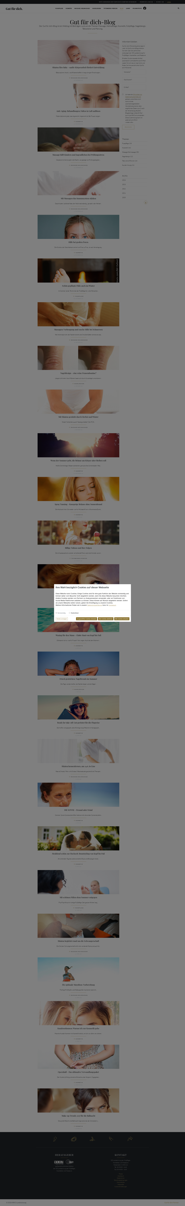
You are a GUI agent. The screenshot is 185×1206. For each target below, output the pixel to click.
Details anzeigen (61, 619)
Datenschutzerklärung (94, 605)
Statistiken (75, 613)
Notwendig (62, 613)
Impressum (112, 605)
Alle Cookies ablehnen (106, 619)
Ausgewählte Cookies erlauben (86, 619)
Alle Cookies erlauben (122, 619)
